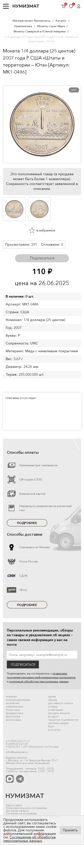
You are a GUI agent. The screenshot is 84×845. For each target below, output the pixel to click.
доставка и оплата (60, 703)
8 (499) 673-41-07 (17, 744)
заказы (52, 700)
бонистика (13, 710)
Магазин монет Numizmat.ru (31, 20)
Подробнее (27, 523)
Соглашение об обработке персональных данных (29, 839)
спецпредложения (18, 700)
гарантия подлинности (63, 719)
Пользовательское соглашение (26, 808)
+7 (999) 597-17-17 (18, 741)
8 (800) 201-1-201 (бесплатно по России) (32, 746)
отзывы (53, 706)
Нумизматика (23, 26)
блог (51, 726)
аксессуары (13, 719)
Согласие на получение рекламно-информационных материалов (33, 815)
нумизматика (14, 706)
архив (52, 696)
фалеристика (14, 713)
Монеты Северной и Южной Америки (39, 31)
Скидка (11, 80)
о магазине (55, 710)
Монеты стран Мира (51, 26)
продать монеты (59, 713)
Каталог (60, 20)
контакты (54, 729)
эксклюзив (13, 703)
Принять (70, 830)
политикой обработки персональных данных (39, 681)
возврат (53, 716)
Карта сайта (14, 805)
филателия (13, 716)
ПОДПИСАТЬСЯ (23, 664)
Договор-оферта (17, 810)
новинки (11, 696)
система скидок (58, 723)
